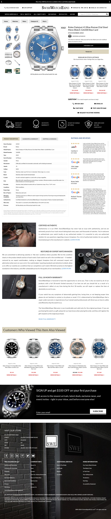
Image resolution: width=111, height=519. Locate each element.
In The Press (86, 471)
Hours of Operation (36, 477)
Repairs (59, 471)
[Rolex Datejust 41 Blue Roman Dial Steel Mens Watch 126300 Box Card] (43, 48)
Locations (59, 474)
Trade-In (88, 51)
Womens (52, 14)
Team (32, 468)
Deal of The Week (61, 465)
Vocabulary (86, 477)
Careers (33, 471)
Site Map (85, 481)
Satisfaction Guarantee (11, 465)
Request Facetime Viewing (90, 113)
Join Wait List (88, 45)
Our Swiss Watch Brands (89, 465)
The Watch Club (87, 468)
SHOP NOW (71, 2)
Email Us (99, 103)
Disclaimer (7, 487)
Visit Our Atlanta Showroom (38, 474)
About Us (33, 465)
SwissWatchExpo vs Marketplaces (14, 490)
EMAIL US (93, 7)
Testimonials (34, 481)
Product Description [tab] (11, 139)
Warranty (7, 474)
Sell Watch (25, 14)
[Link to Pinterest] (22, 455)
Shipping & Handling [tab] (49, 139)
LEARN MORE (75, 240)
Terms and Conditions (10, 481)
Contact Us (34, 487)
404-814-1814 (15, 7)
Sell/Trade (59, 468)
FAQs (32, 484)
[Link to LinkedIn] (17, 455)
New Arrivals (11, 14)
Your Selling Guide (88, 474)
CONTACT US (102, 7)
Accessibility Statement (89, 484)
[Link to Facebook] (6, 455)
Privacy (7, 484)
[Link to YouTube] (33, 455)
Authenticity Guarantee (11, 468)
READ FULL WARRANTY (47, 319)
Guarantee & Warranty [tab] (30, 139)
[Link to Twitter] (27, 455)
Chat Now (79, 108)
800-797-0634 (33, 448)
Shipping (7, 471)
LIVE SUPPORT (28, 7)
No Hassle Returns (9, 477)
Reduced (63, 14)
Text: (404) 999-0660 (99, 108)
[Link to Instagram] (11, 455)
